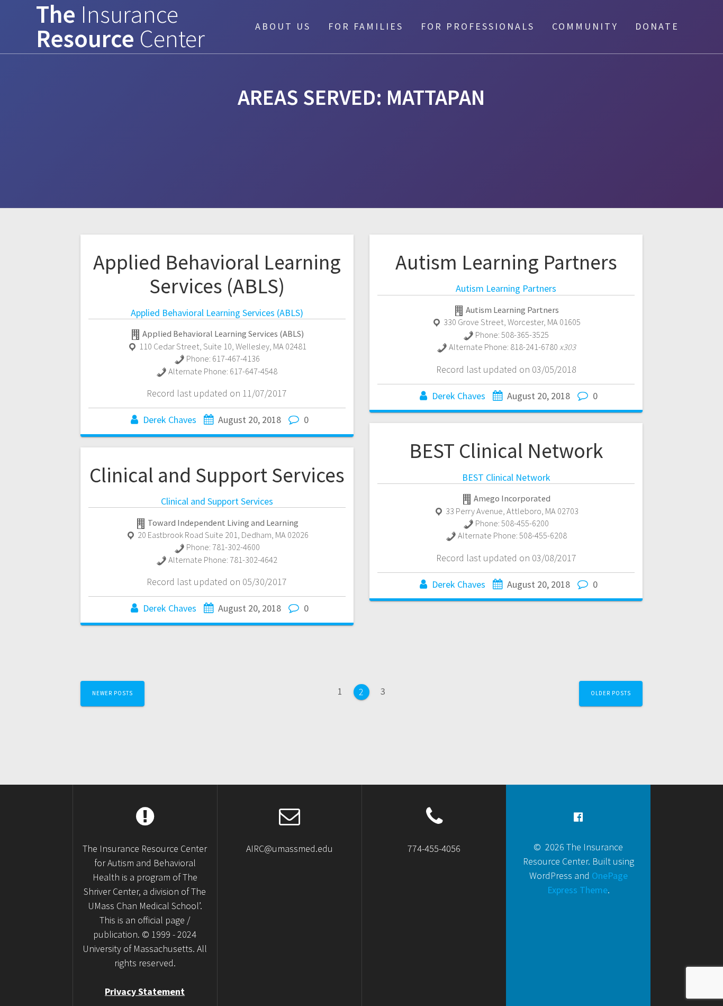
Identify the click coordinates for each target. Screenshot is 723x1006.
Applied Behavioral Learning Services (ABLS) (217, 274)
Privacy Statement (145, 991)
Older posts (611, 693)
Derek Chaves (169, 420)
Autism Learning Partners (506, 262)
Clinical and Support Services (217, 475)
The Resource (120, 27)
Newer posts (112, 693)
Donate (657, 26)
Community (585, 26)
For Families (365, 26)
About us (283, 26)
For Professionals (478, 26)
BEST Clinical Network (506, 450)
